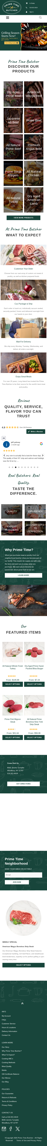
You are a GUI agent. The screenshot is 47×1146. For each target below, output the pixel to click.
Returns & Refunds (9, 1097)
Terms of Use (22, 1140)
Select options (12, 684)
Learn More (23, 575)
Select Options (23, 965)
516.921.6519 (33, 7)
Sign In (32, 12)
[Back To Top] (23, 1002)
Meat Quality (6, 1066)
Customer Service (8, 1024)
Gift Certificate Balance (10, 1074)
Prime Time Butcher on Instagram (4, 1129)
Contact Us (6, 1035)
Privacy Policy (7, 1105)
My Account (6, 1016)
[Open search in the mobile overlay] (40, 17)
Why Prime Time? (19, 550)
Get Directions (23, 784)
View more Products (23, 218)
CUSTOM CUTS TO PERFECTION (35, 528)
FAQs (4, 1020)
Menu (7, 18)
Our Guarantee (7, 1093)
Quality (12, 511)
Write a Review (37, 432)
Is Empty (32, 3)
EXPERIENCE (35, 511)
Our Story (5, 1047)
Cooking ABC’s (7, 1059)
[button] (23, 37)
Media (4, 1070)
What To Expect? (8, 1055)
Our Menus (6, 1078)
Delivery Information (9, 1031)
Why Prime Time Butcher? (12, 1051)
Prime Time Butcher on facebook (11, 1129)
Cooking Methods (8, 1062)
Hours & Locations (9, 1027)
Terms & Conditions (9, 1101)
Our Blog (5, 1082)
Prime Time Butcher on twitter (17, 1129)
